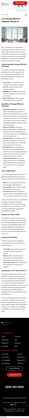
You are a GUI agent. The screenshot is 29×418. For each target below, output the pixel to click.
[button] (20, 3)
